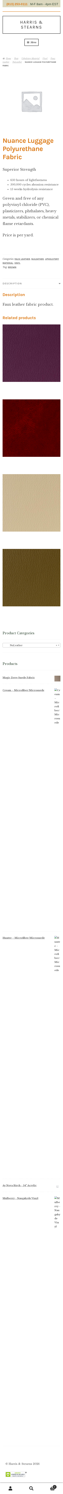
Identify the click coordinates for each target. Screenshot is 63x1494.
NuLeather (17, 62)
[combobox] (31, 645)
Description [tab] (12, 283)
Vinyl (44, 58)
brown (12, 267)
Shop (16, 58)
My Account (10, 1488)
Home (8, 58)
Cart (48, 1486)
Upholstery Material (30, 58)
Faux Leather (22, 259)
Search (31, 1488)
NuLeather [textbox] (30, 645)
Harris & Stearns (31, 25)
